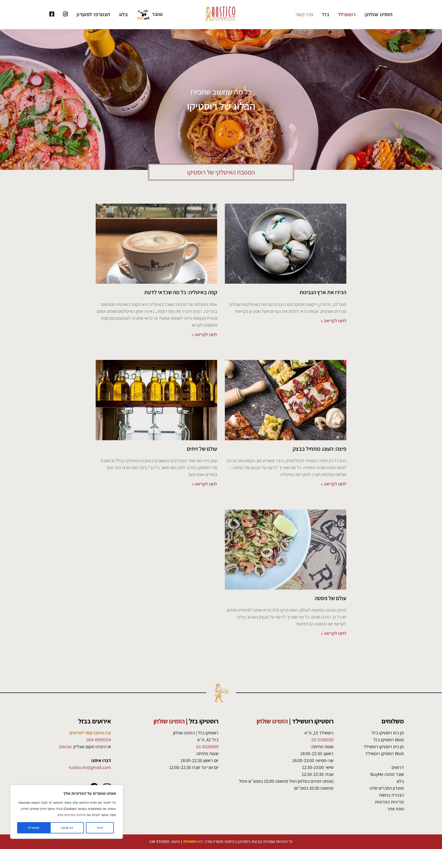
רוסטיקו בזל (203, 721)
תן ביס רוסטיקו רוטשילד (383, 746)
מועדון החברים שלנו (387, 788)
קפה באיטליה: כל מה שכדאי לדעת (180, 292)
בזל (325, 14)
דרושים (398, 767)
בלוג (123, 14)
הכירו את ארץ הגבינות (323, 292)
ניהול (100, 828)
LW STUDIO (159, 841)
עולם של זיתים (202, 448)
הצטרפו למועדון (93, 14)
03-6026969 (207, 746)
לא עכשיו (67, 828)
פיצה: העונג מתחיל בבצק (319, 448)
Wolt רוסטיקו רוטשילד (384, 753)
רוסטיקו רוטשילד (313, 721)
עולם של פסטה (330, 598)
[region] (66, 812)
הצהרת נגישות (391, 795)
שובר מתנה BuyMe (387, 774)
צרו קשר (304, 14)
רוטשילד (347, 14)
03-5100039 (323, 740)
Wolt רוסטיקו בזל (388, 740)
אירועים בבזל (94, 721)
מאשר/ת (33, 828)
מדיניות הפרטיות (389, 802)
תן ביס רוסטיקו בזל (388, 733)
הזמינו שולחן (272, 721)
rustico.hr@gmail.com (90, 767)
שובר (156, 14)
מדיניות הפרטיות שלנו (72, 815)
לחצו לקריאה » (333, 321)
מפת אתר (395, 809)
